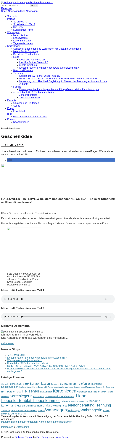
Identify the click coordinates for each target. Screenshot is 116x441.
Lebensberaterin (51, 397)
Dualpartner (90, 387)
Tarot (64, 405)
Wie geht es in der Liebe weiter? (24, 360)
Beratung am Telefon (73, 383)
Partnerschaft (40, 405)
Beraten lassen (40, 383)
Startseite (12, 16)
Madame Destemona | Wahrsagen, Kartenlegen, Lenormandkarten (36, 422)
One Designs (43, 437)
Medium (21, 405)
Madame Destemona (79, 401)
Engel (10, 108)
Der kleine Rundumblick (26, 54)
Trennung (18, 73)
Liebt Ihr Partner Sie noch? (33, 62)
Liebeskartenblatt (17, 400)
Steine (16, 105)
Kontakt (11, 119)
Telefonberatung (80, 405)
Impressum (7, 427)
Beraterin (54, 384)
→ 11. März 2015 (12, 145)
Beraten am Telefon (19, 384)
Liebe (16, 57)
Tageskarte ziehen (23, 43)
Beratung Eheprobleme (28, 387)
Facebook (6, 8)
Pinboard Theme (24, 437)
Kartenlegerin (21, 396)
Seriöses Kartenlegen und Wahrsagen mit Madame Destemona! (47, 48)
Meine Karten (20, 35)
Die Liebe (18, 27)
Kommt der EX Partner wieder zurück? (39, 76)
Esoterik (11, 100)
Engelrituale (19, 111)
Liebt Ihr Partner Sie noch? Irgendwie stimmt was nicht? (49, 67)
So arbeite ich (20, 21)
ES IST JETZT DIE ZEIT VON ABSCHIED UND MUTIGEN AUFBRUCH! (58, 78)
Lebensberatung (66, 396)
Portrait (11, 19)
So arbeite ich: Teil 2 (24, 24)
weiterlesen (7, 343)
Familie (17, 86)
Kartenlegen (13, 46)
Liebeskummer (46, 400)
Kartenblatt (47, 392)
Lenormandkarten (22, 40)
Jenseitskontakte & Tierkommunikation (34, 92)
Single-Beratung (28, 65)
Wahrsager (74, 410)
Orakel (29, 406)
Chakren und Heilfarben (26, 103)
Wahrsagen (13, 32)
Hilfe (41, 392)
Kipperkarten (38, 396)
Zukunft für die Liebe (17, 414)
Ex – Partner (8, 391)
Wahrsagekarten (37, 411)
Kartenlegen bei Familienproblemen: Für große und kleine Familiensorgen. (59, 89)
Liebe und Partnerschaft (32, 59)
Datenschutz (22, 427)
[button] (9, 160)
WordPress (62, 437)
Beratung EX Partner (45, 387)
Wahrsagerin (91, 410)
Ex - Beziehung (108, 387)
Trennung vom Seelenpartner (15, 410)
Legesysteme (20, 38)
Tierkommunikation (29, 97)
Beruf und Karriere (23, 70)
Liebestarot (65, 401)
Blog (9, 114)
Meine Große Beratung (25, 51)
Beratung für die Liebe (63, 387)
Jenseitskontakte (28, 95)
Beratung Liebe (79, 387)
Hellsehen (30, 391)
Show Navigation (10, 11)
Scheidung (55, 405)
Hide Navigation (29, 11)
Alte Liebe (5, 384)
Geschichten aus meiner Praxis (30, 116)
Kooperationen (21, 122)
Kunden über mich (23, 29)
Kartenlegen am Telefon (88, 391)
